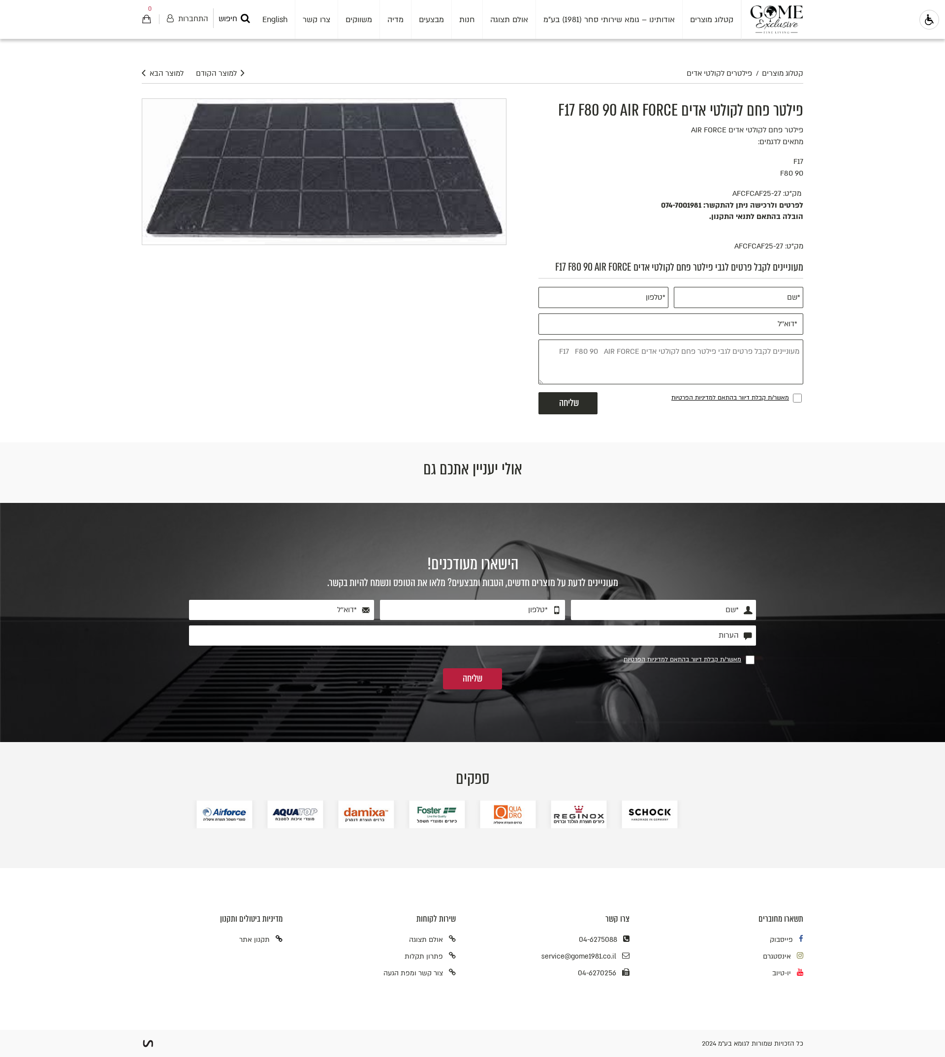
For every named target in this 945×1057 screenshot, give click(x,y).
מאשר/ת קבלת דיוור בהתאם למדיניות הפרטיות (730, 398)
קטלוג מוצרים (782, 73)
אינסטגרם (777, 956)
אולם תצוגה (426, 939)
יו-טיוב (781, 973)
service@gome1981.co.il (578, 956)
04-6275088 (598, 939)
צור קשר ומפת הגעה (413, 973)
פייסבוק (781, 939)
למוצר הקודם (216, 73)
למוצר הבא (167, 73)
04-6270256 (597, 973)
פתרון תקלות (424, 956)
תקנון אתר (254, 939)
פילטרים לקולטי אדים (719, 73)
